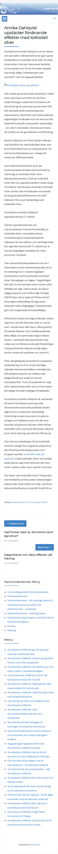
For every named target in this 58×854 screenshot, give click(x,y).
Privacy (11, 625)
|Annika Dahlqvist (19, 502)
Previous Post (16, 523)
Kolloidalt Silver (38, 502)
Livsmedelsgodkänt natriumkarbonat (27, 591)
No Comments (11, 541)
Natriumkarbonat (17, 596)
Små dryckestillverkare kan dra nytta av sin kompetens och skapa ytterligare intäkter (29, 735)
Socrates (35, 844)
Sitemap (11, 630)
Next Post (43, 547)
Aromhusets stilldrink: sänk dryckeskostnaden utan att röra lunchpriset (24, 713)
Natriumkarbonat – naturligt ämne (26, 613)
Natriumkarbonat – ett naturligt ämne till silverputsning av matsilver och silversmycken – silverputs (29, 604)
